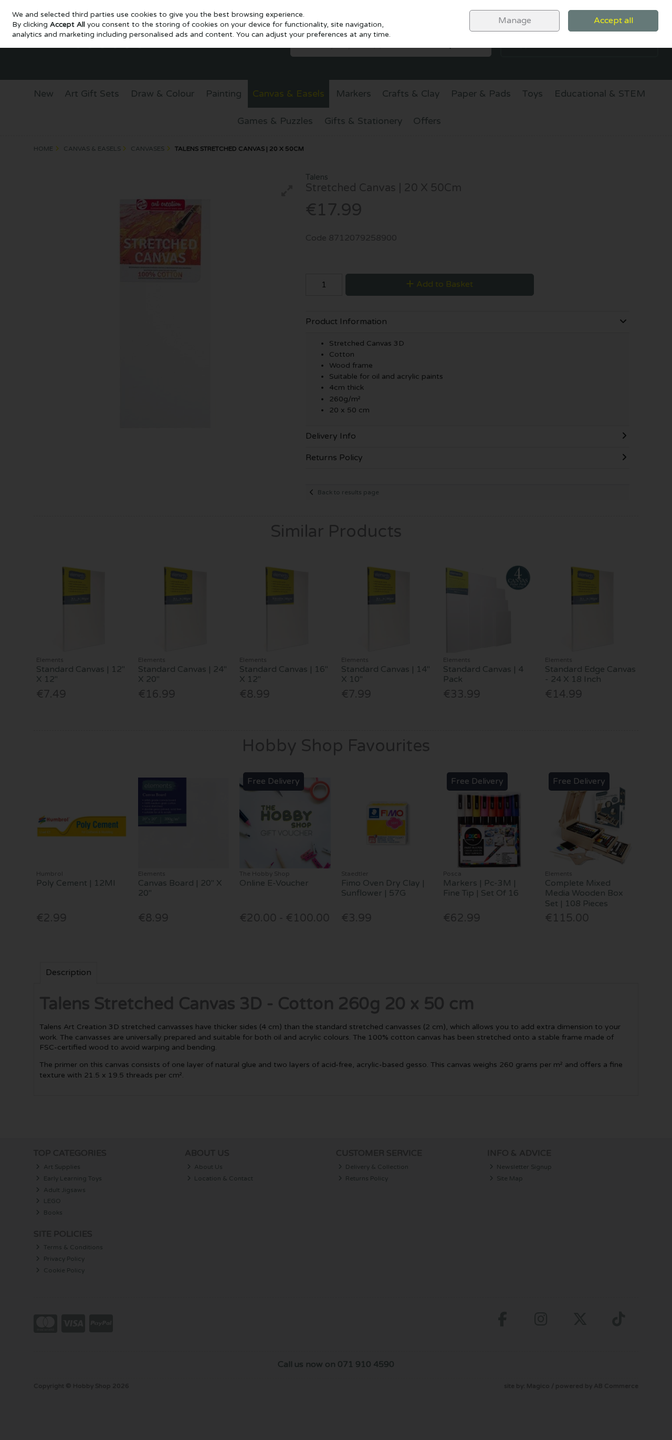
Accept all (613, 20)
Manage (514, 20)
